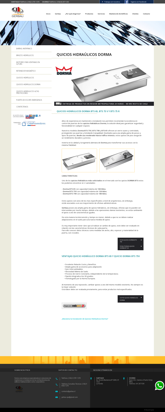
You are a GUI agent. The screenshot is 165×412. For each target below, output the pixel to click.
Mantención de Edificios (118, 14)
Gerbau (58, 14)
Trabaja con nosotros (112, 2)
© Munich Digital (149, 410)
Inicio (48, 14)
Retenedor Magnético (26, 71)
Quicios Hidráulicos (25, 77)
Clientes (135, 14)
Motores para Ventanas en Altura (28, 63)
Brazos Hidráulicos (25, 55)
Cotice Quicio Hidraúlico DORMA (129, 299)
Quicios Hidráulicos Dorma (28, 84)
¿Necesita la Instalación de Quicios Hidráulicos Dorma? (85, 319)
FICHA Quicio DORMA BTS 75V (128, 241)
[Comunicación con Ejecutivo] (159, 385)
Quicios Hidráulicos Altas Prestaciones (27, 92)
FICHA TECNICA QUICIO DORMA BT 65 (127, 247)
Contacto (146, 14)
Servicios (101, 14)
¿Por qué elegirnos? (73, 14)
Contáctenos (22, 107)
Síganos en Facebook (138, 2)
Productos (89, 14)
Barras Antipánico (24, 48)
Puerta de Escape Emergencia (29, 100)
